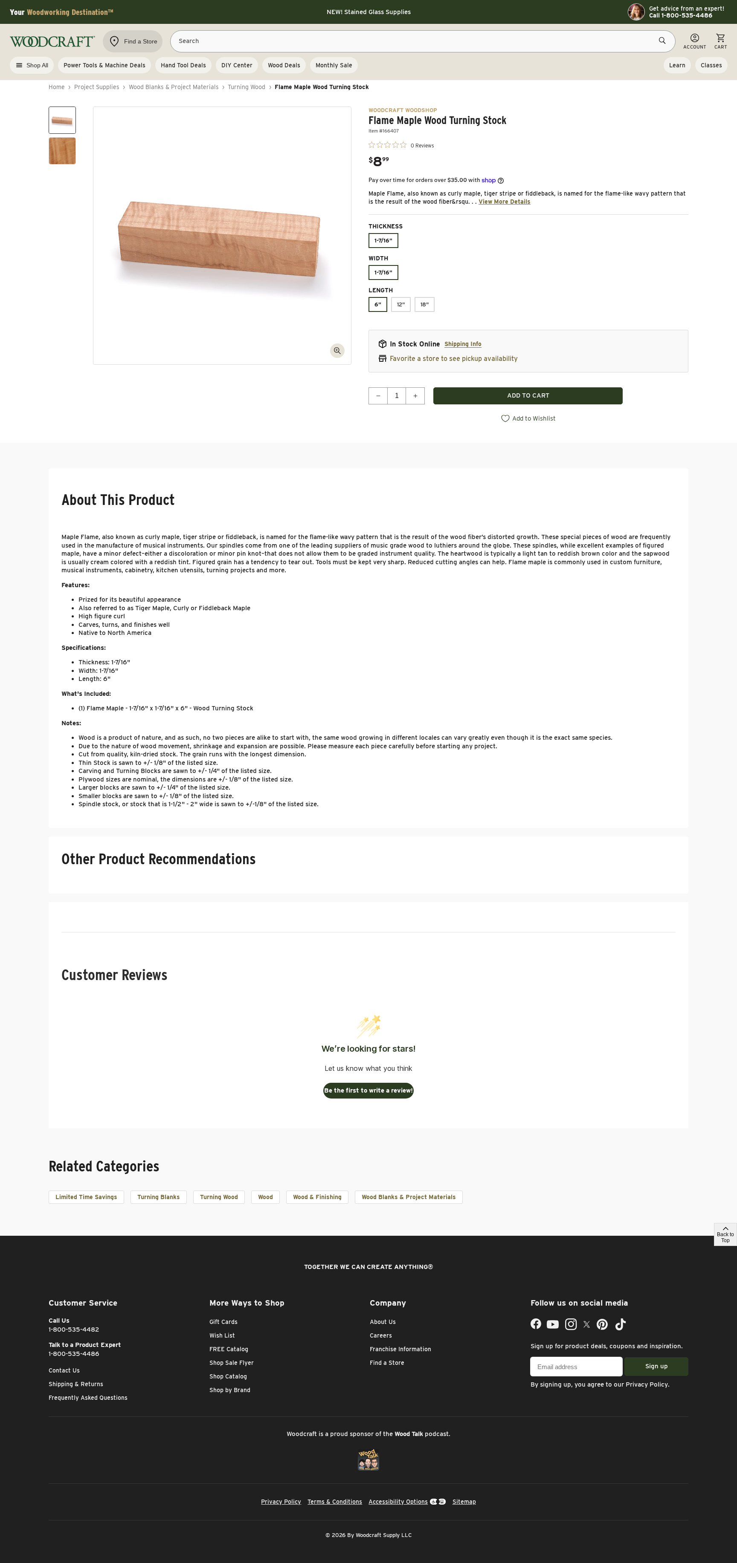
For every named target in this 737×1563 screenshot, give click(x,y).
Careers (381, 1335)
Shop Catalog (228, 1376)
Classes (711, 65)
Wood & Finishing (317, 1197)
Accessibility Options (398, 1501)
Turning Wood (246, 87)
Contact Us (64, 1370)
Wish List (222, 1335)
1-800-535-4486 (74, 1354)
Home (57, 87)
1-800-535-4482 (74, 1329)
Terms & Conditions (335, 1501)
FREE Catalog (228, 1349)
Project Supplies (96, 87)
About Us (383, 1321)
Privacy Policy (647, 1384)
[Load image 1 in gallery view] (62, 120)
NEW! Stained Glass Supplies (369, 12)
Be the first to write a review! (368, 1090)
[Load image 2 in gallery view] (62, 150)
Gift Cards (223, 1321)
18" (425, 304)
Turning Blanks (158, 1197)
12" (401, 304)
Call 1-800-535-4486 (680, 15)
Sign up (656, 1366)
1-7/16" (383, 240)
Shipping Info (463, 343)
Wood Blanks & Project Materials (174, 87)
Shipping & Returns (76, 1384)
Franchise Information (400, 1349)
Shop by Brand (229, 1390)
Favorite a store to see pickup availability (454, 359)
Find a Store (387, 1362)
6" (377, 304)
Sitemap (464, 1501)
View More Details (505, 201)
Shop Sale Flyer (231, 1362)
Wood (265, 1197)
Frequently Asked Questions (88, 1397)
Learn (677, 65)
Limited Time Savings (86, 1197)
